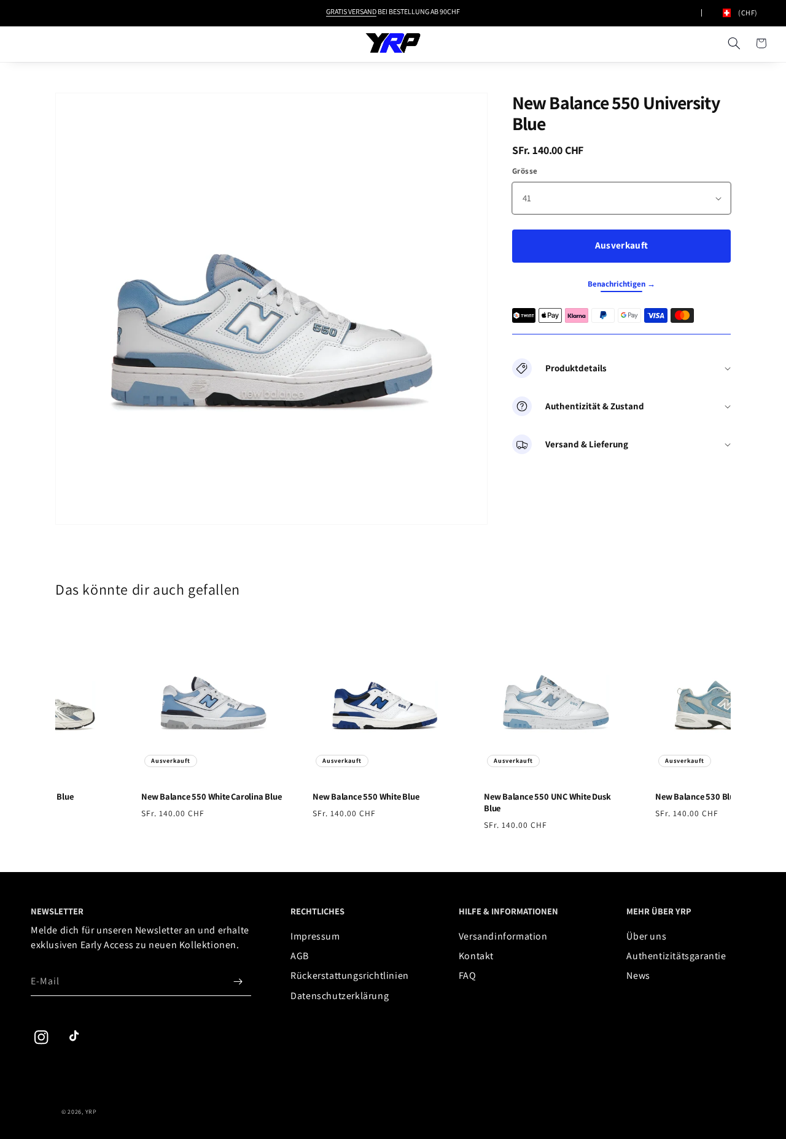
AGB (299, 955)
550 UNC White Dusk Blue (543, 802)
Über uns (646, 936)
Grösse (524, 171)
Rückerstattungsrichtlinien (349, 975)
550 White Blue (361, 796)
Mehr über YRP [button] (658, 911)
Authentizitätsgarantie (676, 955)
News (638, 975)
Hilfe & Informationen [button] (508, 911)
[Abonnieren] (237, 981)
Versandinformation (503, 936)
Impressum (315, 936)
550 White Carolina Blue (207, 796)
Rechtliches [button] (317, 911)
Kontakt (476, 955)
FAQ (468, 975)
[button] (734, 43)
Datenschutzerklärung (339, 995)
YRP (91, 1112)
